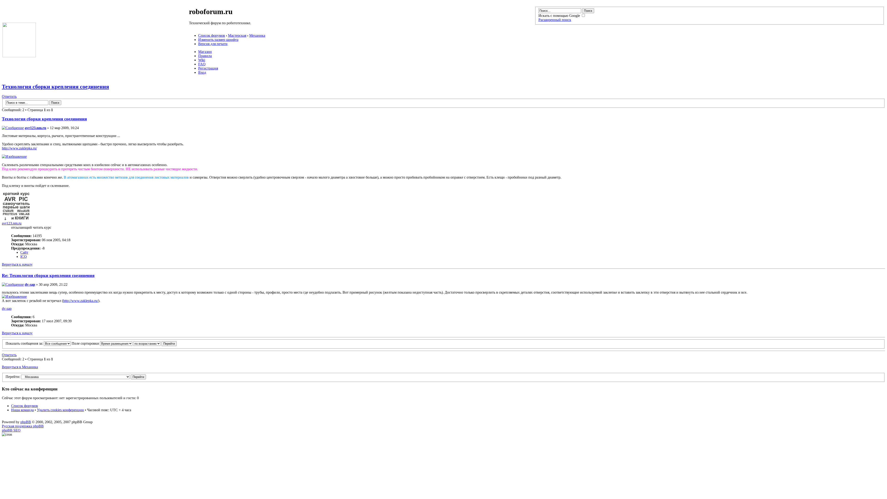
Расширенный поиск (554, 20)
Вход (202, 72)
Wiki (201, 60)
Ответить (9, 96)
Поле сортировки (86, 343)
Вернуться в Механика (20, 367)
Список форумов (211, 35)
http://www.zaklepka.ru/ (19, 148)
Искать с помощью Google (559, 16)
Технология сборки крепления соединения (55, 87)
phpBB (25, 422)
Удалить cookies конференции (60, 410)
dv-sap (30, 284)
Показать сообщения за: (25, 343)
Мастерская (237, 35)
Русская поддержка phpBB (23, 426)
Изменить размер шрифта (218, 40)
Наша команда (22, 410)
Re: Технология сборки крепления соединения (48, 275)
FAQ (202, 64)
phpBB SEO (11, 430)
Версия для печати (213, 44)
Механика (257, 35)
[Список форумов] (19, 56)
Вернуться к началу (17, 264)
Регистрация (208, 68)
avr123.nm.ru (35, 128)
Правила (205, 56)
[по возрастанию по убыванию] (155, 343)
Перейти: (13, 377)
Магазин (205, 52)
